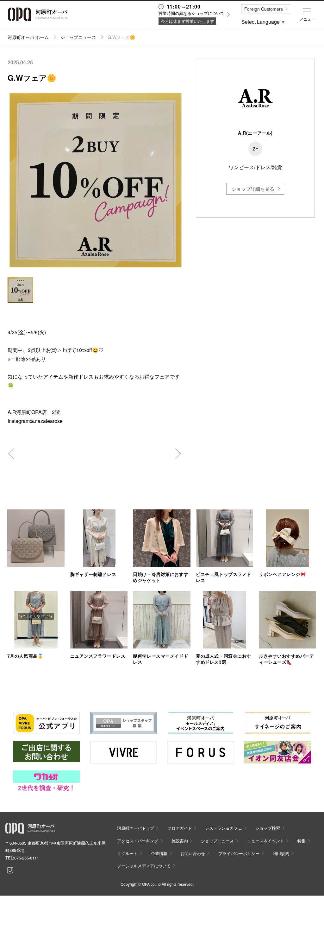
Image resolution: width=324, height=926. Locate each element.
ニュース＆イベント (265, 841)
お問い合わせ (192, 853)
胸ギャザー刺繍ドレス (93, 574)
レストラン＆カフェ (223, 828)
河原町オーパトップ (135, 828)
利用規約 (281, 853)
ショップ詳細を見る (253, 188)
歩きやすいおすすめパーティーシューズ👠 (286, 659)
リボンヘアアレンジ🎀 (282, 574)
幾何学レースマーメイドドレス (160, 659)
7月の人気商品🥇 (25, 656)
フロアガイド (179, 828)
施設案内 (179, 841)
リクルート (127, 853)
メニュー (307, 19)
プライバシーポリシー (238, 853)
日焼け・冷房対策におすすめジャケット (160, 577)
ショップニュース (78, 37)
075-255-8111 (26, 858)
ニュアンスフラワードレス (98, 656)
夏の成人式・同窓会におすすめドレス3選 (223, 659)
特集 (301, 841)
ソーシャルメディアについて (144, 866)
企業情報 (159, 853)
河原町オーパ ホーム (28, 37)
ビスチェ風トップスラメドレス (223, 577)
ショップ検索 (267, 828)
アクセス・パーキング (137, 841)
